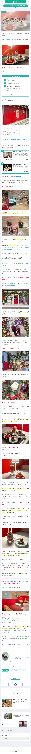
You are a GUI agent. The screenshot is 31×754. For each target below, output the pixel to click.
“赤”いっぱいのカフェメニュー (14, 86)
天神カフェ (18, 670)
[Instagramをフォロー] (10, 662)
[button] (28, 393)
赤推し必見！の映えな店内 (13, 83)
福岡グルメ (6, 670)
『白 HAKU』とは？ (11, 80)
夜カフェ (5, 672)
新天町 (12, 670)
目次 (15, 76)
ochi (10, 654)
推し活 (24, 670)
